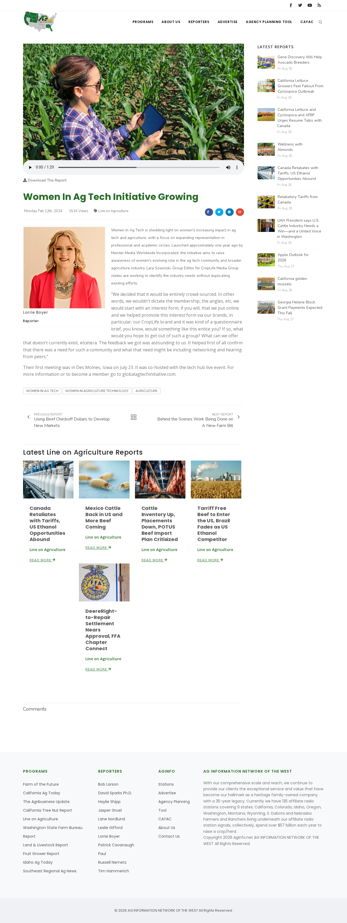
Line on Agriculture (113, 211)
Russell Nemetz (112, 862)
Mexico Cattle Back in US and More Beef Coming (104, 517)
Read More (41, 560)
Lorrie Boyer (35, 312)
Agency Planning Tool (269, 22)
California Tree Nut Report (47, 810)
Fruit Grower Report (41, 853)
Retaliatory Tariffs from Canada (298, 199)
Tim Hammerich (113, 871)
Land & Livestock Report (45, 845)
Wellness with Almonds (290, 147)
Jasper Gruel (110, 810)
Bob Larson (108, 784)
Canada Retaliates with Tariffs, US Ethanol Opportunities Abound (47, 524)
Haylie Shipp (109, 801)
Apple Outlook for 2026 (293, 257)
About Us (171, 22)
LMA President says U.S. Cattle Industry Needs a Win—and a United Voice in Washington (299, 228)
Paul (102, 853)
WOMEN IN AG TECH (42, 391)
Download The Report (46, 180)
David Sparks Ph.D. (115, 793)
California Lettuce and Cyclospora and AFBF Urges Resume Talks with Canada (299, 117)
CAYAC (307, 22)
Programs (143, 22)
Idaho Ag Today (38, 862)
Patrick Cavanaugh (116, 845)
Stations (166, 784)
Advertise (228, 22)
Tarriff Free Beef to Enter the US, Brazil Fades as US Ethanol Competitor (213, 524)
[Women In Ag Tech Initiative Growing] (133, 101)
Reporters (198, 22)
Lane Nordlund (111, 819)
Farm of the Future (41, 784)
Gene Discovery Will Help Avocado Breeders (300, 59)
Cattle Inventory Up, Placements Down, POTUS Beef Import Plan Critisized (160, 524)
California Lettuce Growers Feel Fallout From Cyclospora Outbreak (300, 86)
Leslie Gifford (110, 827)
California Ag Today (41, 793)
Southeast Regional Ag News (49, 871)
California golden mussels (292, 281)
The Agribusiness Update (46, 801)
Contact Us (169, 836)
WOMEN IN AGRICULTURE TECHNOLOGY (96, 391)
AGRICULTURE (147, 391)
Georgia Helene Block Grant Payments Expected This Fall (300, 308)
